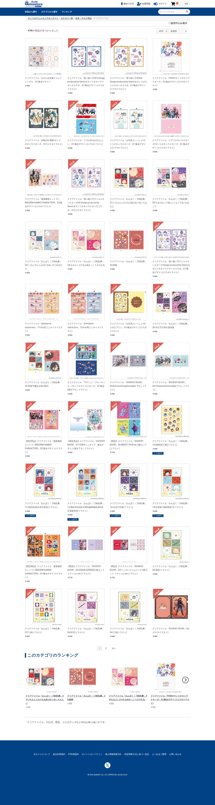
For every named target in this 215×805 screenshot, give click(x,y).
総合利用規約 (59, 754)
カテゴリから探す (49, 12)
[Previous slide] (29, 680)
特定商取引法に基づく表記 (136, 754)
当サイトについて (42, 754)
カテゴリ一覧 (67, 18)
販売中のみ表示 (179, 23)
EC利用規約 (73, 754)
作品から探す (31, 12)
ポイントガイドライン (92, 754)
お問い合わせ (175, 754)
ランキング (67, 12)
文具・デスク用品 (83, 18)
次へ (114, 648)
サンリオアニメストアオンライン (43, 18)
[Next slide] (185, 680)
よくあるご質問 (159, 754)
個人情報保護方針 (113, 754)
